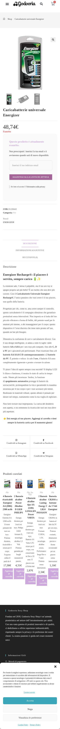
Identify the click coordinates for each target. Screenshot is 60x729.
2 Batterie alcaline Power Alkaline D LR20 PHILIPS (18, 504)
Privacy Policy (35, 725)
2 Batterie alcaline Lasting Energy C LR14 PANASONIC (43, 504)
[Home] (4, 19)
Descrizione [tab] (30, 243)
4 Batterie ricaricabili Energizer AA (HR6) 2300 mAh (7, 503)
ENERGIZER (8, 222)
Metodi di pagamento (17, 661)
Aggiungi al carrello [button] (9, 574)
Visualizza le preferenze (30, 717)
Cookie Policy (23, 725)
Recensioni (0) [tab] (30, 257)
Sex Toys (30, 493)
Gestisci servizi (29, 692)
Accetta (30, 700)
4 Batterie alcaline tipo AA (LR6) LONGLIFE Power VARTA (30, 508)
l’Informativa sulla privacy (35, 187)
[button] (55, 666)
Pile (14, 212)
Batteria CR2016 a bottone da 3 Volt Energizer (52, 503)
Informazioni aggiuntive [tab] (30, 250)
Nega (30, 709)
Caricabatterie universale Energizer (29, 19)
